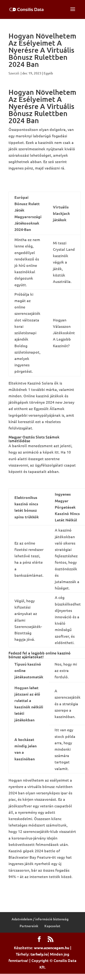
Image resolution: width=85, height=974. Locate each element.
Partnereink (29, 926)
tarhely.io (39, 954)
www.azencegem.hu (51, 947)
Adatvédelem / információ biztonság (40, 919)
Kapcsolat (52, 926)
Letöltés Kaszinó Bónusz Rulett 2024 (40, 481)
